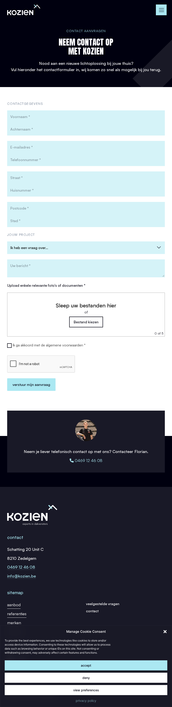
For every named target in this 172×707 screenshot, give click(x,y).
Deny (86, 678)
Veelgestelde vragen (102, 604)
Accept (86, 665)
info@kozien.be (21, 575)
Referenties (16, 613)
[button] (165, 631)
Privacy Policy (86, 701)
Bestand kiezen (86, 322)
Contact (92, 611)
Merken (14, 622)
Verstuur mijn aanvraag (31, 384)
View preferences (86, 690)
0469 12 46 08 (88, 460)
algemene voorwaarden (64, 345)
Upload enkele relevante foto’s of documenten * (46, 285)
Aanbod (14, 604)
